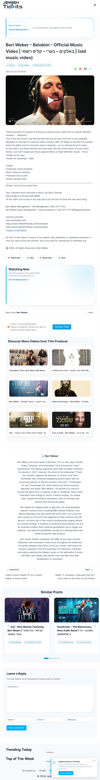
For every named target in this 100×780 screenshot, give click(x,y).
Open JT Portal (65, 773)
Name (11, 719)
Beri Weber (25, 65)
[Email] (84, 69)
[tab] (46, 658)
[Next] (95, 626)
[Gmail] (80, 69)
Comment (13, 686)
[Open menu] (95, 5)
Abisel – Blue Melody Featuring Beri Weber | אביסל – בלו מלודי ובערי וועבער (25, 630)
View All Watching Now (19, 30)
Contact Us (30, 771)
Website (71, 719)
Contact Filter (62, 327)
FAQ (44, 771)
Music (12, 65)
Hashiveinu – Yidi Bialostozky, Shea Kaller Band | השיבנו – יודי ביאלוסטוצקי (75, 630)
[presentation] (27, 610)
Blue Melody (16, 642)
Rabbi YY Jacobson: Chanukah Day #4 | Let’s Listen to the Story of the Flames (75, 574)
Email (41, 719)
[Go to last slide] (8, 626)
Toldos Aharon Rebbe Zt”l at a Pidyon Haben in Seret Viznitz (23, 574)
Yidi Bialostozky (67, 642)
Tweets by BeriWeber (16, 230)
